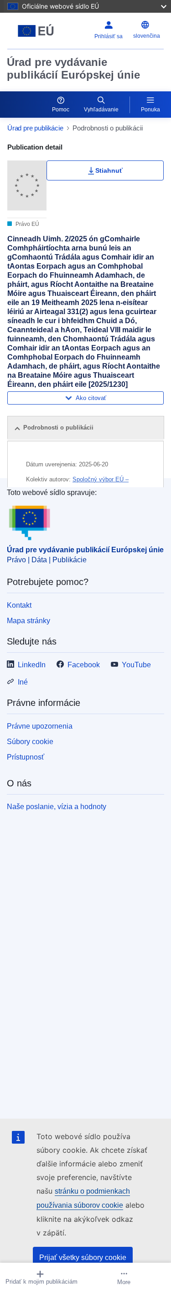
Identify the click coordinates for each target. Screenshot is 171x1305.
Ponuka (150, 109)
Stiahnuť (109, 170)
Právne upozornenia (40, 726)
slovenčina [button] (146, 36)
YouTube (136, 665)
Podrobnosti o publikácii (58, 427)
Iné (23, 682)
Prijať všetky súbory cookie (82, 1257)
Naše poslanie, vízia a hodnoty (56, 806)
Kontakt (19, 605)
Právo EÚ (26, 224)
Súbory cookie (30, 741)
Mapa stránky (28, 621)
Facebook (83, 665)
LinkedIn (32, 665)
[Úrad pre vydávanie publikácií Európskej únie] (36, 31)
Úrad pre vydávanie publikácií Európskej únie (73, 68)
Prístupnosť (25, 757)
